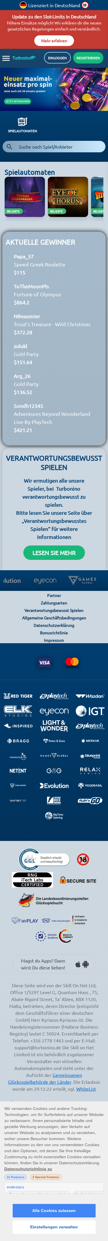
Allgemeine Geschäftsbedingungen (54, 627)
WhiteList (86, 1098)
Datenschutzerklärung (54, 634)
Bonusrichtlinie (54, 642)
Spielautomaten (22, 140)
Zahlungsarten (54, 612)
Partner (54, 604)
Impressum (54, 649)
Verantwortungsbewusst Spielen (54, 619)
